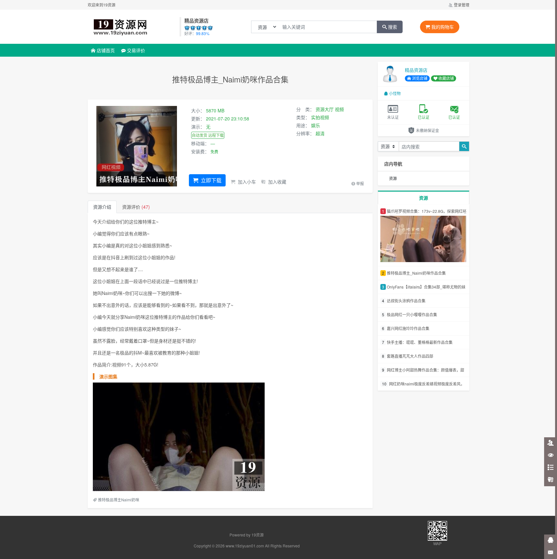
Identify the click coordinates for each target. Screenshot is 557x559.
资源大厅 (325, 109)
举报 (359, 183)
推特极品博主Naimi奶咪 (118, 499)
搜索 (392, 27)
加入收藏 (276, 181)
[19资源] (133, 26)
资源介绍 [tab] (102, 207)
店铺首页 (105, 50)
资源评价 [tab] (136, 207)
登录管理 (461, 4)
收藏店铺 (445, 78)
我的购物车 (442, 27)
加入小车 (246, 181)
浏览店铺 (419, 78)
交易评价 (135, 50)
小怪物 (395, 93)
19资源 (257, 534)
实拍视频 (320, 117)
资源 (393, 178)
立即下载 (210, 180)
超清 (320, 133)
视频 (339, 109)
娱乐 (315, 125)
